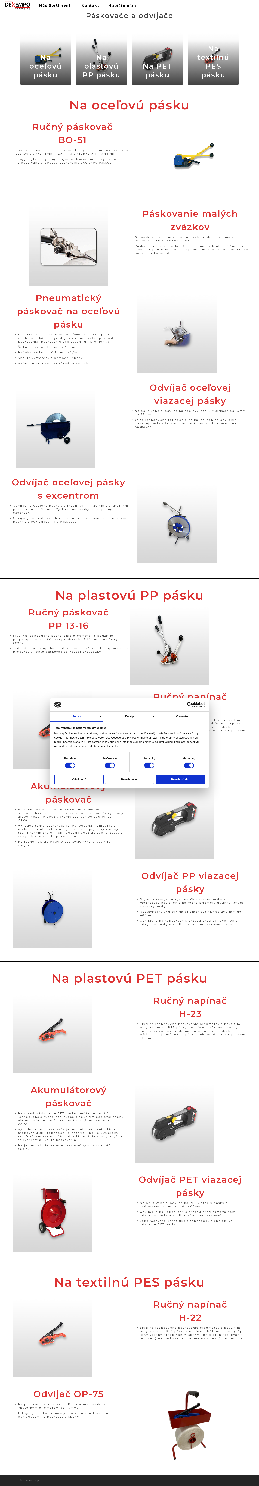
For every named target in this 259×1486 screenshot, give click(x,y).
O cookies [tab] (182, 716)
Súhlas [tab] (76, 716)
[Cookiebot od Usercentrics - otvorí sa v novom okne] (189, 704)
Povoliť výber (129, 779)
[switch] (110, 765)
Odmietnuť (79, 779)
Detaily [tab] (129, 716)
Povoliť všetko (180, 779)
